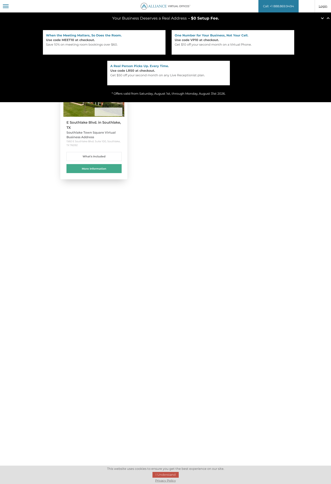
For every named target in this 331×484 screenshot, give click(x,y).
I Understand (166, 475)
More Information (94, 168)
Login (323, 6)
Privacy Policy (165, 480)
